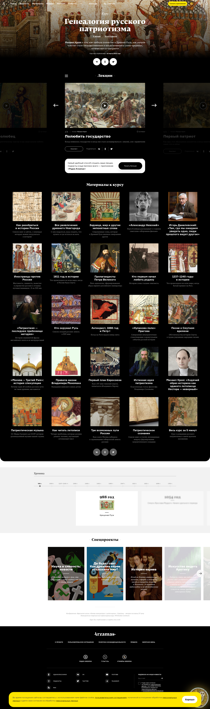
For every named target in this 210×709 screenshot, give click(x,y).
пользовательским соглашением (111, 697)
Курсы (13, 3)
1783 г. (170, 483)
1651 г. (146, 483)
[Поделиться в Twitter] (113, 61)
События (72, 3)
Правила (134, 642)
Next (154, 105)
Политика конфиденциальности (112, 642)
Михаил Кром (73, 42)
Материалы (37, 3)
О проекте (59, 642)
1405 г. (87, 483)
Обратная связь (148, 642)
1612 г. (134, 483)
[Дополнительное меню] (81, 3)
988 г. (40, 483)
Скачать (178, 3)
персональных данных (67, 700)
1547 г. (123, 483)
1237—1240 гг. (63, 483)
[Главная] (105, 634)
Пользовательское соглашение (81, 642)
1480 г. (111, 483)
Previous (55, 105)
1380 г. (75, 483)
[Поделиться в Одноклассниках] (105, 61)
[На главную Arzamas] (3, 3)
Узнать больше (130, 166)
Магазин (61, 3)
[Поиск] (206, 3)
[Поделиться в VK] (96, 61)
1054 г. (51, 483)
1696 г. (158, 483)
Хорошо (189, 699)
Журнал (50, 3)
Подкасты (24, 3)
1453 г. (99, 483)
